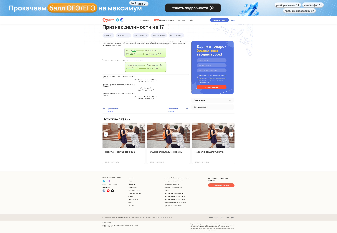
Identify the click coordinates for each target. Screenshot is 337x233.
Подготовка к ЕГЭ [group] (123, 35)
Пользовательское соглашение (174, 181)
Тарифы (190, 20)
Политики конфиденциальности (218, 75)
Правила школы (133, 199)
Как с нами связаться (134, 190)
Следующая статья (173, 108)
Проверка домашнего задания (173, 206)
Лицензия (131, 206)
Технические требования (172, 184)
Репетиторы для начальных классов (175, 202)
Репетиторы (181, 20)
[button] (231, 134)
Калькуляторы (132, 187)
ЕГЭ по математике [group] (140, 35)
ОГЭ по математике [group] (158, 35)
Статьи (130, 196)
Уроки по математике (134, 193)
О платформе (144, 20)
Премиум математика (164, 20)
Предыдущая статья (112, 108)
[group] (124, 143)
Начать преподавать (221, 185)
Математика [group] (108, 35)
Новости (130, 178)
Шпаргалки (131, 184)
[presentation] (140, 80)
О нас (130, 181)
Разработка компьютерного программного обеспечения (124, 225)
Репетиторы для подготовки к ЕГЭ (175, 196)
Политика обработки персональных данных (177, 178)
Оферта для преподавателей (173, 187)
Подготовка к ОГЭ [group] (176, 35)
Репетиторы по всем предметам (174, 193)
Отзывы (130, 202)
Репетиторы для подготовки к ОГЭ (175, 199)
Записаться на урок (219, 20)
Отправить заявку (211, 87)
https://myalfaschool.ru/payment (203, 226)
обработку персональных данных (217, 78)
